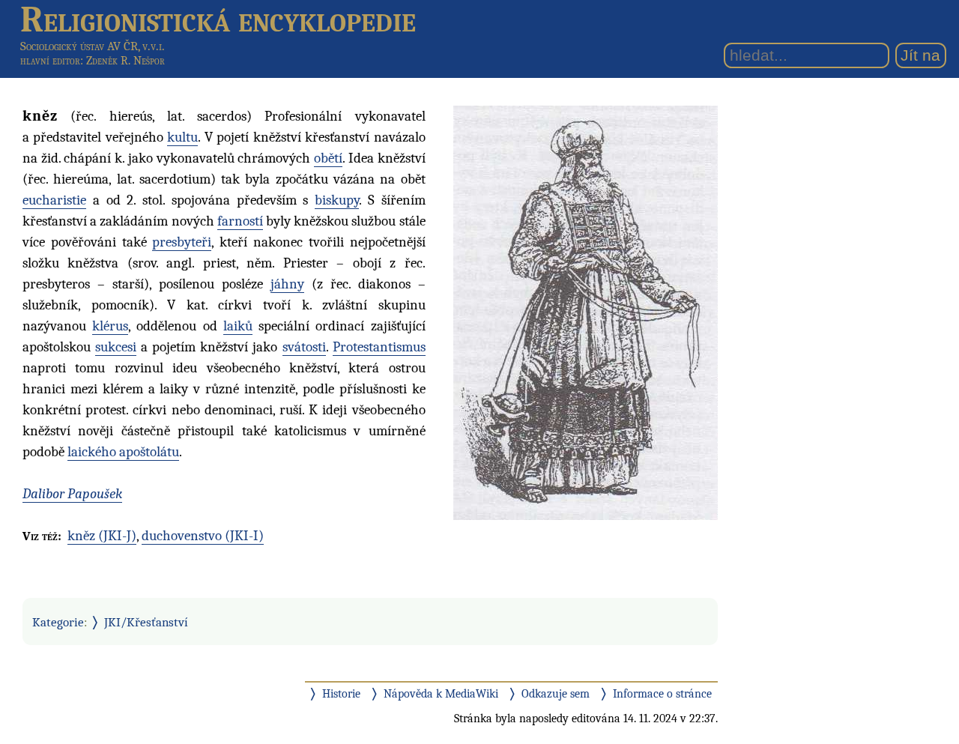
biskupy (337, 200)
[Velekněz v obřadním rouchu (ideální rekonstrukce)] (585, 311)
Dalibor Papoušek (72, 494)
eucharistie (54, 200)
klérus (110, 326)
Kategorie (58, 621)
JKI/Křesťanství (146, 621)
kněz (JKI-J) (101, 535)
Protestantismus (379, 347)
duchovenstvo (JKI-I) (203, 535)
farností (240, 221)
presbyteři (181, 242)
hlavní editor (50, 60)
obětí (328, 158)
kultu (182, 137)
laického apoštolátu (123, 452)
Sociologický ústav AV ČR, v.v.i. (92, 46)
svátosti (304, 347)
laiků (237, 326)
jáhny (287, 284)
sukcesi (115, 347)
